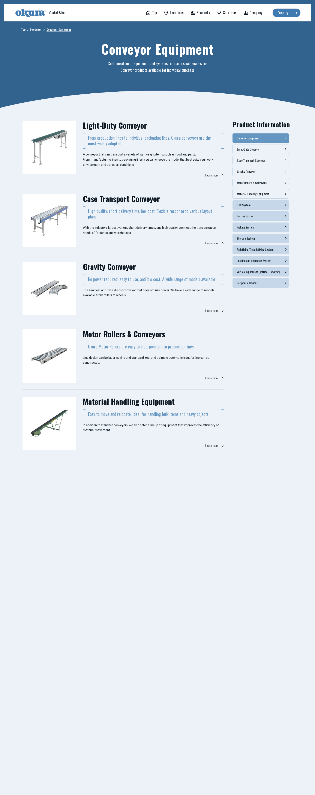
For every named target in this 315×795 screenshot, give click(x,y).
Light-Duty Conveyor (248, 149)
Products (36, 29)
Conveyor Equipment (58, 29)
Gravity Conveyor (246, 171)
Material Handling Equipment (253, 193)
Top (23, 29)
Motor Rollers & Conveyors (252, 182)
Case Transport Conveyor (251, 160)
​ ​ (40, 13)
